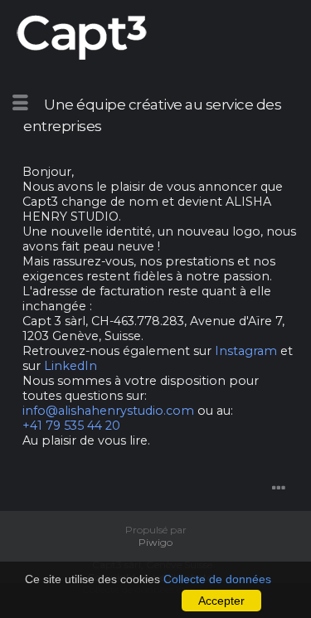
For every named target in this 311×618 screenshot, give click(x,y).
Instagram (246, 350)
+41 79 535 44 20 (71, 425)
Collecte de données (217, 579)
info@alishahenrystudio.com (108, 410)
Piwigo (155, 542)
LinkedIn (70, 365)
